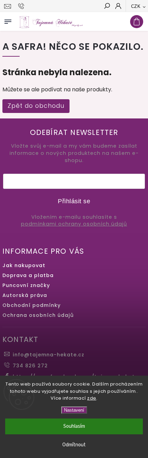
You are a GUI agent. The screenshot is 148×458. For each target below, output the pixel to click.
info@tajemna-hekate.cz (48, 354)
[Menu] (8, 20)
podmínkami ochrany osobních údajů (74, 224)
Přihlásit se (74, 201)
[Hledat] (107, 6)
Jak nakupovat (23, 265)
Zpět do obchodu (36, 106)
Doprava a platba (28, 275)
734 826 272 (30, 365)
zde (91, 398)
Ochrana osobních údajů (38, 315)
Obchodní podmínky (31, 305)
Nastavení (74, 410)
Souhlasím (74, 426)
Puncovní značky (26, 285)
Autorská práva (24, 295)
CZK (136, 6)
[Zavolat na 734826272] (22, 6)
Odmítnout (74, 444)
